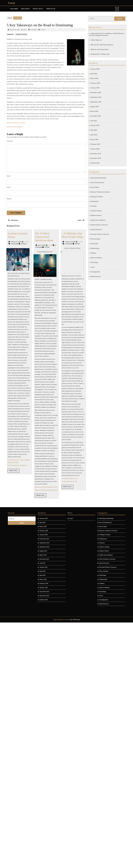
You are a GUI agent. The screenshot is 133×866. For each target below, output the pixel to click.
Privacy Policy (38, 8)
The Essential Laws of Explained (17, 465)
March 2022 (94, 111)
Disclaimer (14, 8)
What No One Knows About (100, 49)
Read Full (14, 471)
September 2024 (96, 97)
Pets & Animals (95, 239)
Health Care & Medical (98, 220)
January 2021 (95, 125)
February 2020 (95, 144)
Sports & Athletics (96, 257)
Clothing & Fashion (21, 34)
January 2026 (95, 69)
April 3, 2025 (41, 245)
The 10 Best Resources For (70, 478)
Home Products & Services (99, 225)
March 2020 (94, 139)
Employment (95, 201)
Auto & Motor (95, 187)
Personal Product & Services (100, 234)
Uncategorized (95, 271)
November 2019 (96, 158)
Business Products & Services (100, 192)
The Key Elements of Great (69, 481)
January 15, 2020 (16, 241)
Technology (94, 262)
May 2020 (94, 130)
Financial (94, 206)
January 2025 (95, 88)
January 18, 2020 (70, 241)
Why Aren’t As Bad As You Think (16, 122)
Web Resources (96, 276)
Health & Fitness (96, 215)
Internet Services (96, 229)
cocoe (25, 29)
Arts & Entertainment (97, 182)
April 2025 (94, 73)
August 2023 (95, 106)
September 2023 (96, 102)
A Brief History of (96, 40)
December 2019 (96, 153)
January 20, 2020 (15, 29)
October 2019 (95, 163)
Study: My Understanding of (15, 126)
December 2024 (96, 92)
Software (93, 253)
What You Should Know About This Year (46, 487)
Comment (10, 141)
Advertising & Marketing (98, 178)
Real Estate (94, 243)
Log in (71, 518)
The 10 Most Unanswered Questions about (44, 237)
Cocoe (11, 2)
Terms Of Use (50, 8)
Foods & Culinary (96, 210)
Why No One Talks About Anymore (102, 44)
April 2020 (94, 134)
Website (9, 198)
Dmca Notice (25, 8)
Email (9, 187)
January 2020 (95, 149)
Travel (93, 267)
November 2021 (96, 116)
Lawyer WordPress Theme (61, 619)
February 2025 (95, 83)
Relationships (95, 248)
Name (9, 176)
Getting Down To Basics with (100, 54)
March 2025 (94, 78)
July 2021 (94, 120)
